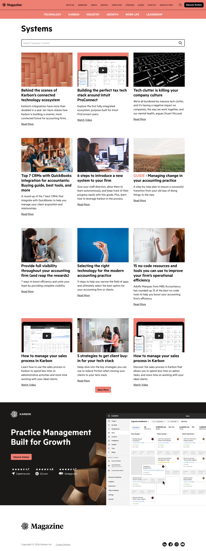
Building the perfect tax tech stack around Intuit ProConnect (102, 95)
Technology (52, 14)
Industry (93, 14)
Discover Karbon (194, 4)
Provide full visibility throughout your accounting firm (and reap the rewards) (45, 270)
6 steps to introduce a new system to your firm (100, 178)
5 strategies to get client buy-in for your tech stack (102, 358)
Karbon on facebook (170, 544)
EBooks (104, 4)
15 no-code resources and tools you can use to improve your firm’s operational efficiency (158, 273)
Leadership (154, 14)
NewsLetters (166, 4)
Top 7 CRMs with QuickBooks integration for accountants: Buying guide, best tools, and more (46, 183)
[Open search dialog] (180, 5)
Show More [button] (103, 389)
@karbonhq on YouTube (183, 544)
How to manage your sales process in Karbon (44, 358)
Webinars (82, 4)
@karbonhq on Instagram (176, 544)
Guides (141, 4)
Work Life (132, 14)
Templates (117, 4)
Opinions (130, 4)
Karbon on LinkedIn (164, 544)
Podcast (152, 4)
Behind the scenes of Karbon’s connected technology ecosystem (40, 95)
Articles (70, 4)
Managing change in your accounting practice (158, 178)
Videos (94, 4)
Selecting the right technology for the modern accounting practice (100, 270)
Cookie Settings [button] (63, 544)
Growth (112, 14)
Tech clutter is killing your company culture (155, 93)
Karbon (73, 14)
